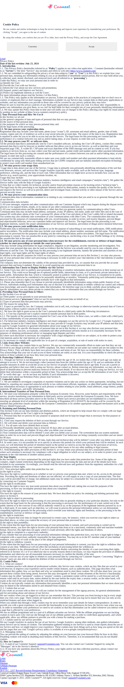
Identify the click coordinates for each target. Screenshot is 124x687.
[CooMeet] (58, 8)
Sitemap (4, 663)
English (3, 668)
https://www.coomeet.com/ (83, 71)
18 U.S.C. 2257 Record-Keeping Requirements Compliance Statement (33, 670)
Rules (2, 661)
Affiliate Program (8, 665)
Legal (2, 58)
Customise (32, 46)
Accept (91, 46)
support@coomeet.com (48, 644)
